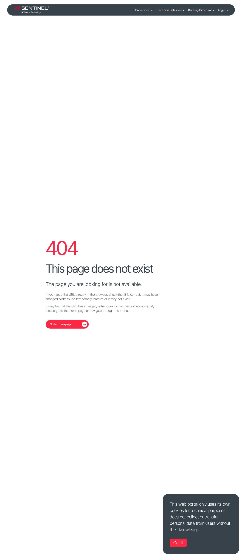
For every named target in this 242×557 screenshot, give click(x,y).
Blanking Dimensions (201, 10)
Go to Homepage (61, 324)
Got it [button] (178, 542)
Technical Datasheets (170, 10)
